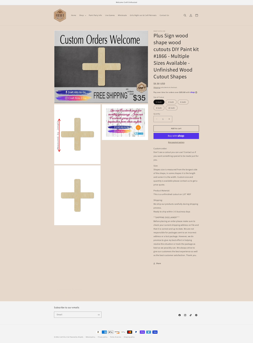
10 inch (171, 108)
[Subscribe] (98, 315)
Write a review (187, 292)
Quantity (157, 114)
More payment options (176, 142)
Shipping (157, 87)
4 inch (171, 102)
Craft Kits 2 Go (64, 337)
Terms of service (115, 337)
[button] (82, 15)
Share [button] (158, 263)
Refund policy (90, 337)
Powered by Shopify (76, 337)
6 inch (183, 102)
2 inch (159, 102)
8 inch (159, 108)
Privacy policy (103, 337)
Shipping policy (129, 337)
